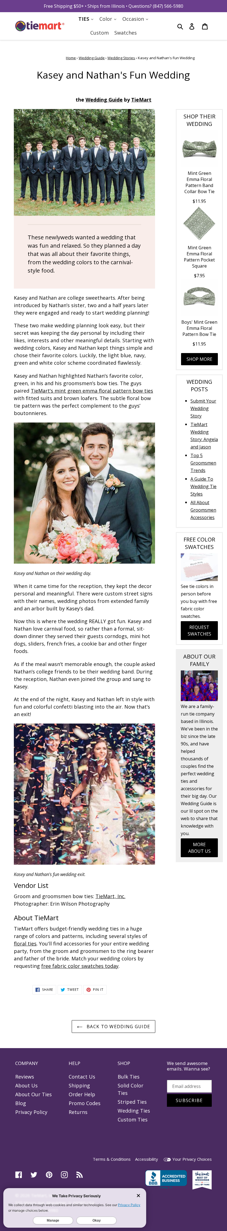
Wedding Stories (121, 57)
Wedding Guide (92, 57)
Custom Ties (133, 1119)
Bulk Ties (129, 1076)
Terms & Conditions (112, 1159)
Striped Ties (132, 1101)
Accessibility (146, 1159)
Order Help (82, 1094)
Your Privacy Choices (191, 1159)
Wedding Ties (134, 1110)
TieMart (141, 99)
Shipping (79, 1085)
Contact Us (82, 1076)
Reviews (24, 1076)
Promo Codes (84, 1103)
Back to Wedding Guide (117, 1026)
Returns (78, 1112)
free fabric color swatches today (79, 966)
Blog (20, 1103)
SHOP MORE (199, 359)
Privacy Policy (31, 1112)
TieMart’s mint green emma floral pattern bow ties (92, 390)
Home (71, 57)
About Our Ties (33, 1094)
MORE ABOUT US (199, 847)
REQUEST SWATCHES (199, 630)
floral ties (25, 943)
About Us (26, 1085)
